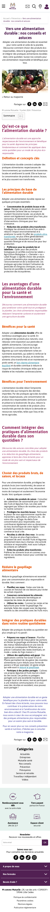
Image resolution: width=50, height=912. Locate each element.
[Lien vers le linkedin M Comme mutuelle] (22, 857)
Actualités (25, 754)
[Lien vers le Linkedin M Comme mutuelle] (35, 105)
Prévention (16, 18)
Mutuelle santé (25, 760)
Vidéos (25, 779)
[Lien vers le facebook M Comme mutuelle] (15, 857)
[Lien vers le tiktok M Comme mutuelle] (28, 857)
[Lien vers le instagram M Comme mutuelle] (34, 857)
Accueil (6, 18)
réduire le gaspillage (29, 667)
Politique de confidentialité (25, 897)
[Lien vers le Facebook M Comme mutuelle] (29, 105)
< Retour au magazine (12, 97)
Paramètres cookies (25, 901)
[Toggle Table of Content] (19, 116)
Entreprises (25, 757)
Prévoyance (25, 770)
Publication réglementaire (25, 908)
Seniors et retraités (25, 773)
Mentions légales (25, 904)
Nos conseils (25, 764)
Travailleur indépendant (25, 776)
